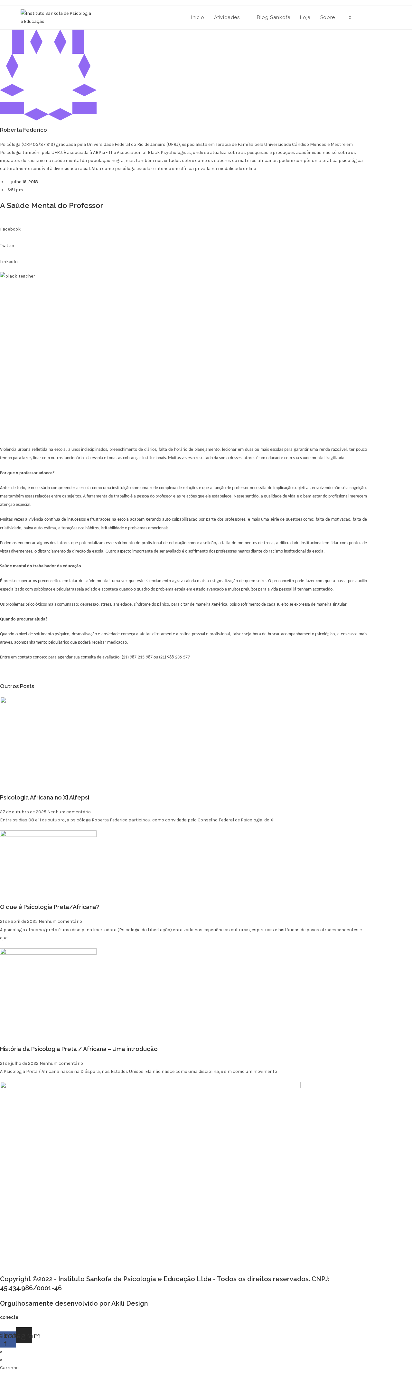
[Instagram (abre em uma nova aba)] (388, 16)
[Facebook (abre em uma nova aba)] (378, 16)
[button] (183, 225)
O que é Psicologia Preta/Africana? (49, 907)
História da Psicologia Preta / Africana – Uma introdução (79, 1049)
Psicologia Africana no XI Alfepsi (44, 797)
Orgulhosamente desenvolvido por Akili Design (74, 1303)
